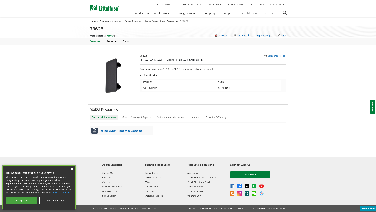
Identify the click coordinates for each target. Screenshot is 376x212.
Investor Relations (111, 186)
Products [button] (140, 13)
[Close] (72, 169)
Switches (116, 21)
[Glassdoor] (254, 186)
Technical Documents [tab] (104, 117)
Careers (106, 182)
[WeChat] (254, 193)
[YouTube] (261, 186)
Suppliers (149, 191)
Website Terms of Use (129, 208)
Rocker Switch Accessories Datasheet (121, 130)
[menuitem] (142, 13)
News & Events (109, 191)
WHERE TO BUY (215, 4)
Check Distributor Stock (198, 182)
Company (106, 177)
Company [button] (209, 13)
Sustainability (109, 195)
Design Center (152, 173)
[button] (113, 75)
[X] (247, 186)
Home (93, 21)
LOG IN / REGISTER (276, 4)
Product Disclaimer (148, 208)
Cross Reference (195, 186)
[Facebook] (239, 186)
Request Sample (195, 191)
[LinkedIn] (232, 186)
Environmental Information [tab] (170, 117)
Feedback (372, 107)
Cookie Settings (55, 200)
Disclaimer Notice (276, 55)
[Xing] (247, 193)
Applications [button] (162, 13)
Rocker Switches (133, 21)
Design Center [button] (186, 13)
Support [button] (229, 13)
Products (104, 21)
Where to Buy (194, 195)
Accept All (21, 200)
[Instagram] (239, 193)
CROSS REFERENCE (164, 4)
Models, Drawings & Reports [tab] (136, 117)
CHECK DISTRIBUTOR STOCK (190, 4)
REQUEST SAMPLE (235, 4)
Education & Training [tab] (215, 117)
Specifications (151, 75)
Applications (193, 173)
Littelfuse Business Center (200, 177)
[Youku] (261, 193)
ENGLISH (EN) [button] (256, 4)
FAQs (147, 182)
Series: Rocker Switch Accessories (161, 21)
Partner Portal (151, 186)
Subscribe (250, 174)
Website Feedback (154, 195)
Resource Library (153, 177)
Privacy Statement (61, 192)
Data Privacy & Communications (103, 208)
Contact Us (107, 173)
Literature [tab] (195, 117)
